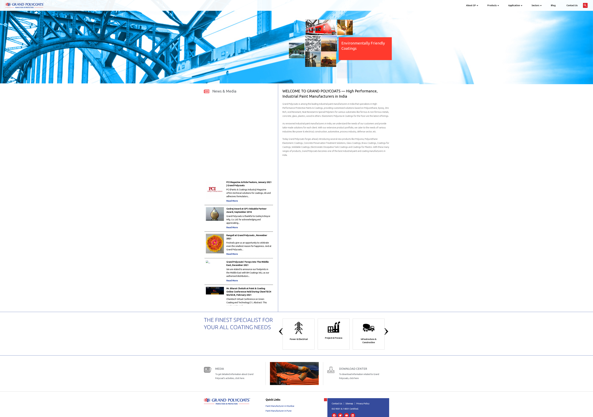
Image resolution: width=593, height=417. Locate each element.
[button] (585, 5)
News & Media (224, 91)
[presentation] (280, 331)
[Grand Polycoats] (24, 5)
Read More (232, 179)
